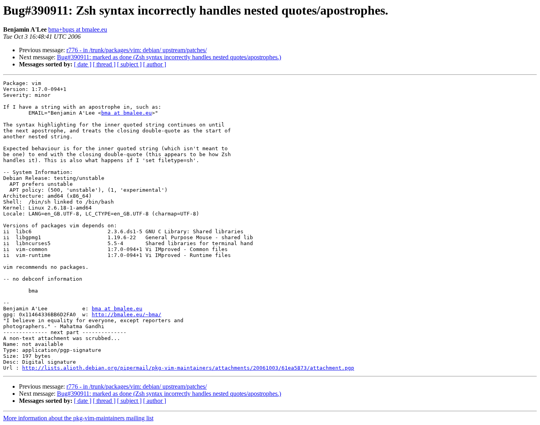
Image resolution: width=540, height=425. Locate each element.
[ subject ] (129, 64)
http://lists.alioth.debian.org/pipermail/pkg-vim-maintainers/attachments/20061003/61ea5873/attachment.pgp (188, 368)
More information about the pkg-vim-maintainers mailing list (78, 418)
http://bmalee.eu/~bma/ (126, 314)
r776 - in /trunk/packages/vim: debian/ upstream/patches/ (136, 50)
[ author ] (154, 64)
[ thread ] (104, 64)
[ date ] (82, 64)
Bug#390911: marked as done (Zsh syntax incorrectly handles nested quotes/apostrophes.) (169, 57)
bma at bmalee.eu (126, 113)
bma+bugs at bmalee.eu (77, 29)
